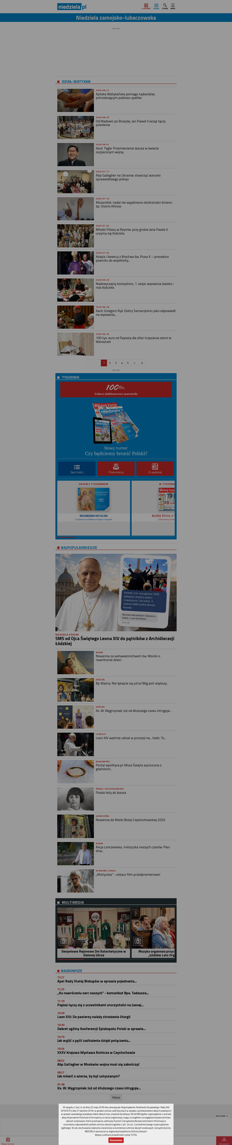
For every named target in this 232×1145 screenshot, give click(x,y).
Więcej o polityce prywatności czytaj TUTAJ (116, 1135)
